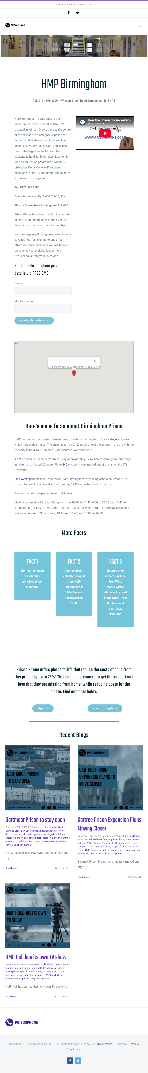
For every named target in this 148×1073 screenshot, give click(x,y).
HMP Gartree (91, 850)
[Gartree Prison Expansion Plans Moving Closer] (110, 777)
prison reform (48, 841)
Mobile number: (24, 301)
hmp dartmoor (20, 841)
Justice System (58, 827)
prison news (34, 841)
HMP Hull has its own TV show (32, 915)
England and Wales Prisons (54, 964)
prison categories (31, 978)
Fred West (20, 479)
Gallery (44, 778)
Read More (10, 868)
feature (45, 827)
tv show (45, 978)
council (100, 846)
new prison (129, 850)
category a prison (14, 837)
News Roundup (25, 834)
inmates (17, 978)
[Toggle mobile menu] (141, 28)
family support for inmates (118, 846)
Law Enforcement (30, 830)
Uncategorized (50, 834)
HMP (46, 975)
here (69, 493)
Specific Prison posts (103, 843)
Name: (18, 283)
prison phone (117, 839)
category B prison (119, 439)
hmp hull (54, 975)
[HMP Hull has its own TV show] (37, 915)
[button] (74, 373)
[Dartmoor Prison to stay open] (37, 777)
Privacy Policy (104, 1044)
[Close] (95, 361)
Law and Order (12, 830)
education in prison (33, 975)
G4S (75, 444)
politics (38, 834)
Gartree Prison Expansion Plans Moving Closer (104, 778)
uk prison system (22, 844)
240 (64, 464)
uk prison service (94, 853)
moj (121, 850)
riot (19, 459)
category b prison (33, 837)
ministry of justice (108, 850)
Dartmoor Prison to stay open (32, 778)
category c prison (51, 837)
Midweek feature (49, 830)
